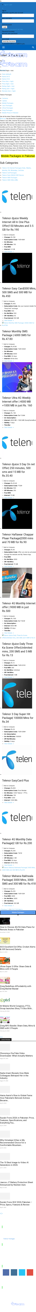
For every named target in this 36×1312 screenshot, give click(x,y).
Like (6, 1270)
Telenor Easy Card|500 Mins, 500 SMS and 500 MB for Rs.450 (19, 292)
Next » (20, 909)
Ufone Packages (7, 108)
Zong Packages (7, 110)
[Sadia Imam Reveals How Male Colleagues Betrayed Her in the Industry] (18, 1067)
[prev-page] (0, 1037)
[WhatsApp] (27, 1309)
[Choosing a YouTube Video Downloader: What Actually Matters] (18, 1047)
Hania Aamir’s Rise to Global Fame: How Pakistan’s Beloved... (17, 1260)
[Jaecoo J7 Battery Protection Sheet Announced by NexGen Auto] (18, 1176)
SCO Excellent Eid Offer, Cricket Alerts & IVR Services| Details (17, 948)
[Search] (33, 47)
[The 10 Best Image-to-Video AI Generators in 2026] (18, 1156)
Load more (5, 1265)
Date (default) (6, 74)
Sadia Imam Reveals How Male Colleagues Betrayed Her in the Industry (14, 1075)
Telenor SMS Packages (9, 177)
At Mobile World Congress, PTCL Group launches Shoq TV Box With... (16, 1007)
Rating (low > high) (8, 88)
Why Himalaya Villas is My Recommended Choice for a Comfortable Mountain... (13, 1142)
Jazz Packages (7, 105)
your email (5, 39)
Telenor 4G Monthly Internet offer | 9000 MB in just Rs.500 (18, 607)
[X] (22, 1309)
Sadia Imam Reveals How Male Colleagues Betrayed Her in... (18, 1255)
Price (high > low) (8, 84)
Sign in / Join (8, 5)
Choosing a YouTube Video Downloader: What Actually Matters (16, 1054)
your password (7, 25)
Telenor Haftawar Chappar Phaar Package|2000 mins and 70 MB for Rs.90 (18, 538)
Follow (14, 1270)
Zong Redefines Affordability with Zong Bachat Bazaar (15, 987)
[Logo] (13, 59)
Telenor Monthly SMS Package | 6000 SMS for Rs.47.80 (16, 335)
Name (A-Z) (6, 76)
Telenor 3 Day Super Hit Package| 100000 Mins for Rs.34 (17, 718)
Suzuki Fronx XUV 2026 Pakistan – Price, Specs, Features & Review (16, 1203)
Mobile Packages (7, 103)
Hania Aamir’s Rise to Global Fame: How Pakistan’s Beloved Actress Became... (16, 1098)
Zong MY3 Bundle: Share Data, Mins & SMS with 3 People (17, 1026)
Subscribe (30, 1270)
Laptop (4, 101)
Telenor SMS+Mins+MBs (10, 180)
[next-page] (2, 1037)
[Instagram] (14, 1309)
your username (7, 18)
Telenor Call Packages (9, 173)
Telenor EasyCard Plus (15, 780)
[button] (3, 47)
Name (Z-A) (6, 79)
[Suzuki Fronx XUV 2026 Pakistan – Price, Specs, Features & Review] (18, 1196)
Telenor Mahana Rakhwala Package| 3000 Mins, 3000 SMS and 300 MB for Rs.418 (19, 879)
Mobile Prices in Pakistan (10, 113)
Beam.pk (3, 118)
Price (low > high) (8, 81)
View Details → (9, 251)
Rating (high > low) (8, 86)
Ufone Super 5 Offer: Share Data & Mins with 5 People (15, 967)
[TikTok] (18, 1309)
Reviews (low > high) (9, 91)
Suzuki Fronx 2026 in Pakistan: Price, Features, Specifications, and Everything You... (17, 1120)
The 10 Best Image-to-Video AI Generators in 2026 (14, 1163)
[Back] (2, 8)
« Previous (3, 909)
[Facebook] (9, 1309)
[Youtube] (32, 1309)
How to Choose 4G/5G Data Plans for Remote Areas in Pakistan (17, 928)
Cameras (5, 98)
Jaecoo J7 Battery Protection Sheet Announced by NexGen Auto (16, 1183)
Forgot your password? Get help (12, 29)
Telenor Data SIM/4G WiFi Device (13, 175)
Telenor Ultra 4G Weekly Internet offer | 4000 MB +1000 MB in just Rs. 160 (17, 401)
